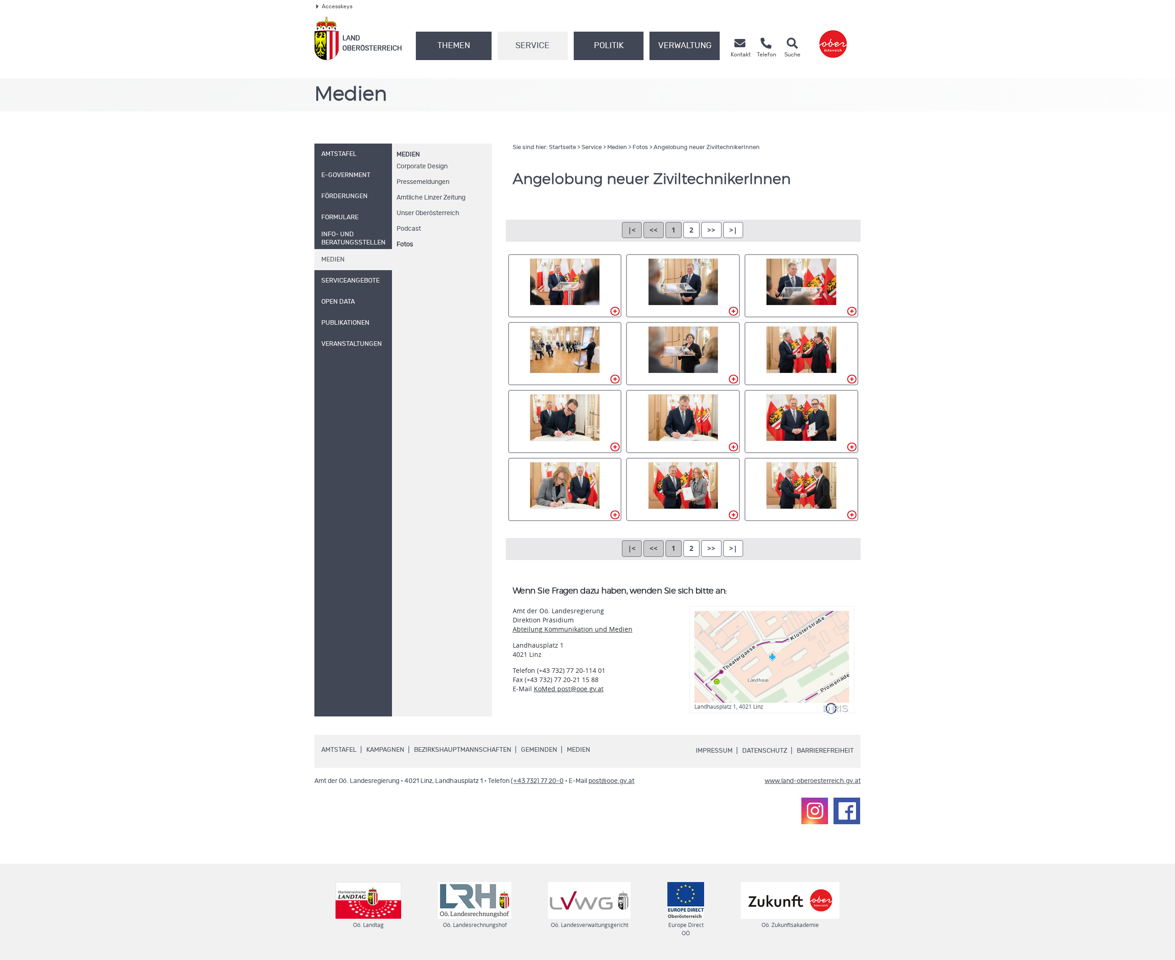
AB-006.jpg (801, 353)
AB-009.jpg (801, 421)
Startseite (562, 147)
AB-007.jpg (565, 421)
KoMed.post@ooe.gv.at (569, 688)
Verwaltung (684, 46)
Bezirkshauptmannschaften (462, 750)
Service (532, 46)
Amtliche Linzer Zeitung (431, 197)
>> (711, 230)
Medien (408, 154)
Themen (453, 46)
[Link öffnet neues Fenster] (833, 38)
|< (632, 230)
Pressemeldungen (423, 182)
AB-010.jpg (565, 489)
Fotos (405, 244)
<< (653, 230)
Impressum (714, 751)
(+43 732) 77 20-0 (537, 781)
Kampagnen (385, 750)
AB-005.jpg (683, 353)
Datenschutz (764, 751)
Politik (609, 46)
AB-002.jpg (683, 285)
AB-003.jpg (801, 285)
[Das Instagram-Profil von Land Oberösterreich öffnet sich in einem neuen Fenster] (814, 811)
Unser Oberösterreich (428, 213)
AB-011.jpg (683, 489)
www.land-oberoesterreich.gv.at (813, 781)
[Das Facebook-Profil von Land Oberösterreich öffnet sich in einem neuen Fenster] (847, 811)
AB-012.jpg (801, 489)
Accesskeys (337, 6)
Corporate (422, 166)
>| (733, 230)
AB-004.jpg (565, 353)
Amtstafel (339, 750)
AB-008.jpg (683, 421)
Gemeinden (539, 750)
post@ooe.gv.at (611, 781)
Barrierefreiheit (825, 751)
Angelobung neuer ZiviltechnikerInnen (707, 147)
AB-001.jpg (565, 285)
